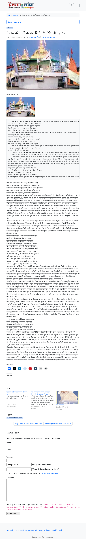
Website (10, 457)
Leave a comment (49, 37)
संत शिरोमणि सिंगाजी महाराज (15, 418)
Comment (10, 477)
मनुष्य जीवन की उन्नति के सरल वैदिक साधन (29, 423)
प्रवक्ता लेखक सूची (31, 530)
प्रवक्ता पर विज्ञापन (45, 530)
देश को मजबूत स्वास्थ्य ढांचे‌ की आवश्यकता (57, 423)
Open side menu (14, 22)
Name (9, 442)
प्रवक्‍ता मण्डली (19, 530)
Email (9, 450)
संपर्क (60, 530)
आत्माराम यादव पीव (34, 37)
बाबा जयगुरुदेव (60, 405)
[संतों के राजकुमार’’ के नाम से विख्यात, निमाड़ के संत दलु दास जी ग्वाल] (43, 400)
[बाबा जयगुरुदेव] (67, 397)
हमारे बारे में (10, 530)
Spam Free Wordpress (49, 473)
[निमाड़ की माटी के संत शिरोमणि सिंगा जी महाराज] (19, 399)
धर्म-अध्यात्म (16, 15)
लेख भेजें (54, 530)
